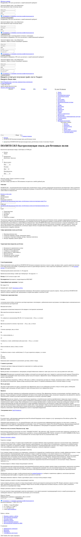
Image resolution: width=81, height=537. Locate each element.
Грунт (59, 98)
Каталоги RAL (68, 126)
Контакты (6, 530)
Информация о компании (10, 528)
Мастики (60, 110)
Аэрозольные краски (63, 96)
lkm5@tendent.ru (16, 410)
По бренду (63, 89)
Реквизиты (7, 531)
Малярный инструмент (64, 120)
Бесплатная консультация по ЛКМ (13, 523)
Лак (59, 103)
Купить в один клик (6, 194)
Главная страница (27, 136)
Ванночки (66, 125)
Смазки (60, 112)
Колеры (60, 108)
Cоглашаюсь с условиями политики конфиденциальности (18, 16)
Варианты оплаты (9, 520)
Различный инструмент (70, 131)
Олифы (60, 105)
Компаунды (61, 109)
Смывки (60, 119)
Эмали (59, 92)
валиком (76, 266)
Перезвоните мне (5, 34)
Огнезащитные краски (64, 95)
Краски (60, 93)
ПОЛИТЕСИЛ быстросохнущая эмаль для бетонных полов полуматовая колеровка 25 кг (25, 205)
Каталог (6, 137)
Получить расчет (5, 75)
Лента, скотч (67, 129)
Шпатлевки (61, 106)
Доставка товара (8, 519)
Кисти (65, 128)
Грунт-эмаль (61, 99)
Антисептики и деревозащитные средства (69, 116)
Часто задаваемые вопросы (11, 521)
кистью (3, 268)
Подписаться (19, 498)
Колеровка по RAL (18, 288)
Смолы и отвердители (64, 113)
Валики (66, 123)
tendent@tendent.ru (37, 473)
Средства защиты (68, 132)
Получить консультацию (7, 17)
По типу (57, 89)
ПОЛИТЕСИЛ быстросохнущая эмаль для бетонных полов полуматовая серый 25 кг (24, 201)
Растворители (61, 100)
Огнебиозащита (62, 118)
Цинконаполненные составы (65, 102)
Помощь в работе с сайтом (11, 516)
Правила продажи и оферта (8, 437)
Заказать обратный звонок (8, 87)
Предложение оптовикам (10, 517)
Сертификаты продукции (11, 533)
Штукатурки (61, 115)
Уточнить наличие (5, 55)
